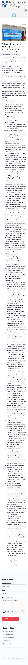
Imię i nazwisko (6, 583)
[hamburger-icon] (25, 10)
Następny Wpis (14, 564)
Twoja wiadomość (7, 597)
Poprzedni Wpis (14, 561)
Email (4, 590)
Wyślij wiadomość (10, 618)
